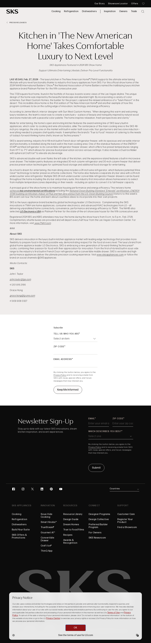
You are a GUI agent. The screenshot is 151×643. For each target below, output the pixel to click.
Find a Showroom (127, 527)
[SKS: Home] (12, 11)
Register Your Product (127, 521)
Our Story (100, 4)
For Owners (95, 532)
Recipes (67, 535)
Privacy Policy (60, 375)
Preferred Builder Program (98, 526)
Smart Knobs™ (49, 522)
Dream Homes (71, 524)
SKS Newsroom (97, 537)
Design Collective (99, 519)
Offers (134, 4)
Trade (134, 11)
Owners (123, 11)
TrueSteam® (47, 527)
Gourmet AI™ (48, 532)
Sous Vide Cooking (46, 515)
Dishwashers (89, 11)
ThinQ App (46, 551)
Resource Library (72, 514)
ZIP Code (59, 346)
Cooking (55, 11)
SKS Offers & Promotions (19, 536)
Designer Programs (99, 514)
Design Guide (70, 519)
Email (91, 418)
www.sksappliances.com (110, 254)
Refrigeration (71, 11)
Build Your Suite (21, 529)
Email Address (63, 359)
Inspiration (110, 11)
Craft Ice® (46, 545)
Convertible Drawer (47, 539)
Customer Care (126, 514)
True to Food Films (73, 529)
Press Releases (18, 22)
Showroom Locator (118, 4)
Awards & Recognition (70, 541)
